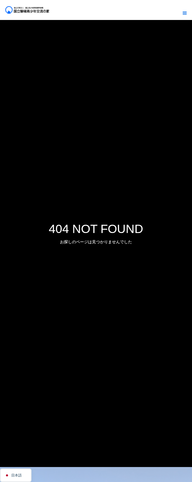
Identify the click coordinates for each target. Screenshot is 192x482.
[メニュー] (184, 12)
